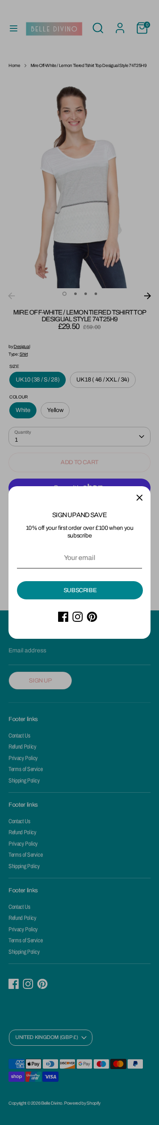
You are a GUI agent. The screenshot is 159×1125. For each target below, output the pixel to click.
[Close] (139, 497)
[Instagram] (78, 617)
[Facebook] (63, 617)
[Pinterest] (92, 617)
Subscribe (80, 590)
